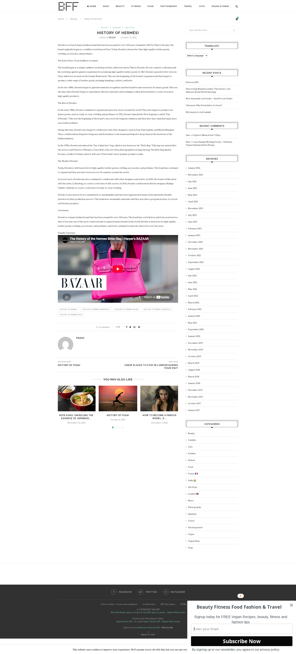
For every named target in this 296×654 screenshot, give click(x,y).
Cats (202, 6)
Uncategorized (195, 527)
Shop (106, 6)
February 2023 (194, 228)
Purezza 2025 (192, 82)
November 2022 (195, 248)
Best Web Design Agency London (125, 612)
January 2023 (194, 235)
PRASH (112, 37)
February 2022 (194, 309)
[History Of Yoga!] (118, 398)
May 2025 (192, 194)
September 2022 (196, 262)
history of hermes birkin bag (96, 309)
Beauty (120, 6)
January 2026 (194, 167)
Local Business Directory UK (147, 627)
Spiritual (192, 513)
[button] (239, 607)
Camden (192, 439)
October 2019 (194, 356)
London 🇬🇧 (193, 493)
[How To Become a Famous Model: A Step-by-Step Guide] (159, 398)
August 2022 (194, 268)
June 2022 (192, 282)
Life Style (129, 28)
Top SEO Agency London (154, 612)
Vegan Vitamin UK (151, 621)
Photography (168, 6)
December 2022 (195, 241)
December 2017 (195, 389)
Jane (188, 135)
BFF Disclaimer (168, 604)
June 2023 (192, 221)
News (190, 500)
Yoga (190, 547)
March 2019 (193, 362)
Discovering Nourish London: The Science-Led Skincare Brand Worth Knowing (208, 90)
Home (93, 6)
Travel (188, 6)
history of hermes (68, 309)
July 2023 (192, 215)
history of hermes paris (71, 315)
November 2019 (195, 349)
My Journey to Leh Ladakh (198, 112)
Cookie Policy (149, 604)
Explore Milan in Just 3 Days (206, 135)
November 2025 (195, 174)
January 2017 (194, 410)
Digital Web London (176, 612)
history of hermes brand (126, 309)
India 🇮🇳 (192, 480)
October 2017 (194, 403)
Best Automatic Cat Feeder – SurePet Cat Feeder (209, 98)
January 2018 (194, 383)
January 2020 (194, 336)
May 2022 (192, 289)
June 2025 (192, 188)
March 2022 (193, 302)
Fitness (136, 6)
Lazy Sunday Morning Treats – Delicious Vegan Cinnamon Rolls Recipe (209, 143)
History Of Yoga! (118, 415)
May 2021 (192, 322)
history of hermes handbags (157, 309)
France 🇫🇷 (193, 473)
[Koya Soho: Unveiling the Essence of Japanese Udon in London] (76, 398)
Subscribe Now (242, 641)
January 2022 (194, 315)
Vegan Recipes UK (124, 621)
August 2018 (194, 369)
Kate (188, 141)
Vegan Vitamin (220, 6)
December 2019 (195, 342)
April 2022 (193, 295)
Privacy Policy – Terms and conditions (119, 604)
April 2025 (193, 201)
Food (151, 6)
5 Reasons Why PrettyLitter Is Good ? (204, 105)
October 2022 (194, 255)
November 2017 (195, 396)
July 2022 (192, 275)
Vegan (191, 534)
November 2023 (195, 208)
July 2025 (192, 181)
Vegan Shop (194, 540)
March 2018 (193, 376)
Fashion (116, 28)
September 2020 (196, 329)
